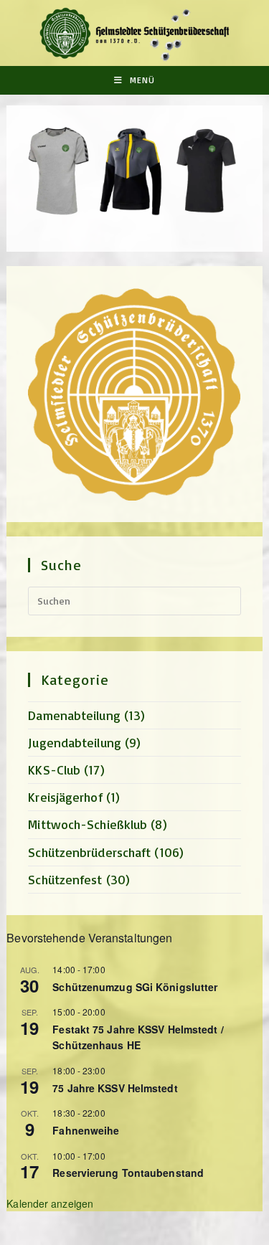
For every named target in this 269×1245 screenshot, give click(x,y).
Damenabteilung (74, 715)
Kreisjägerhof (65, 797)
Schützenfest (65, 879)
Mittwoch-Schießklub (87, 824)
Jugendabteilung (74, 742)
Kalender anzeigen (49, 1203)
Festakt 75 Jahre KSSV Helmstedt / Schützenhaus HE (137, 1037)
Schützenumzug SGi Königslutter (134, 987)
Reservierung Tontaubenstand (128, 1172)
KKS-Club (54, 769)
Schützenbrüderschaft (89, 852)
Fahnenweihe (85, 1130)
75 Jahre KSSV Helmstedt (114, 1088)
